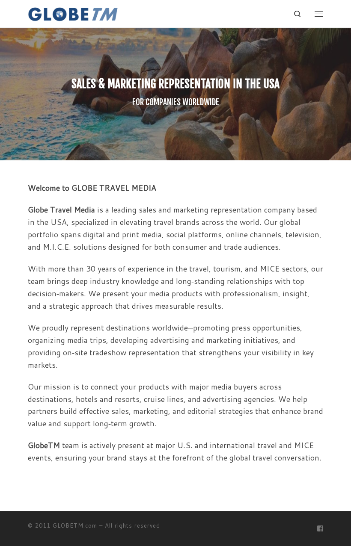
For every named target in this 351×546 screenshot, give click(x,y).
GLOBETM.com (75, 525)
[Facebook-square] (320, 528)
